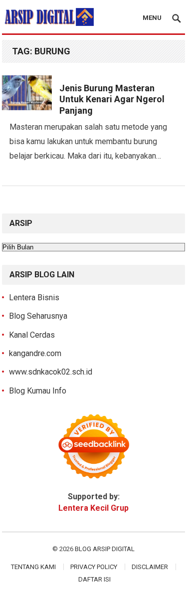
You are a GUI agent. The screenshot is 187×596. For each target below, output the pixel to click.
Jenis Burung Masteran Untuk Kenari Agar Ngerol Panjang (112, 99)
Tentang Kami (33, 567)
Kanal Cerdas (32, 335)
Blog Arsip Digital (105, 549)
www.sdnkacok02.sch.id (50, 372)
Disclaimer (150, 567)
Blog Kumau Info (37, 391)
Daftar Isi (94, 579)
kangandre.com (35, 353)
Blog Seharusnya (38, 316)
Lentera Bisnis (34, 297)
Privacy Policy (93, 567)
